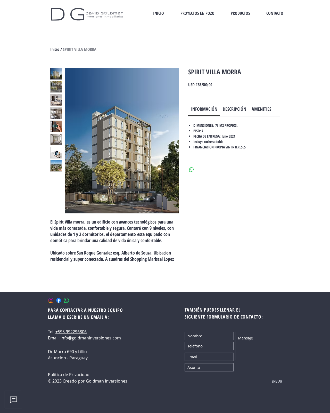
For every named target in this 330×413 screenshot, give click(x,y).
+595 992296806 (71, 332)
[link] (204, 109)
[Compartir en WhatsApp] (191, 169)
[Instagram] (51, 300)
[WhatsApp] (66, 300)
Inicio (54, 49)
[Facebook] (58, 300)
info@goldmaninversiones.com (91, 338)
